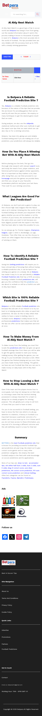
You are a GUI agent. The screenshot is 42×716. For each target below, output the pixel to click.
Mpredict (20, 478)
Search (37, 14)
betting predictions (17, 264)
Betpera (13, 30)
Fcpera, (14, 478)
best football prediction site (25, 443)
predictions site (28, 279)
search (32, 166)
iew (38, 76)
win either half (10, 465)
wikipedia (29, 123)
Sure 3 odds (31, 465)
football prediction (29, 306)
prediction (31, 282)
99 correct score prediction (21, 470)
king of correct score (16, 468)
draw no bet (22, 463)
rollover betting (30, 473)
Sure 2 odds (21, 465)
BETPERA (5, 443)
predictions (16, 321)
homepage (6, 178)
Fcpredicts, (6, 478)
